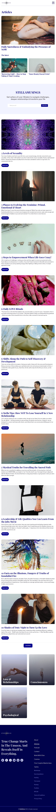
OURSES (37, 759)
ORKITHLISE (39, 755)
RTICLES (36, 744)
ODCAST (37, 747)
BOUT (36, 740)
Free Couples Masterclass (43, 763)
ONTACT (36, 751)
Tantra (36, 767)
